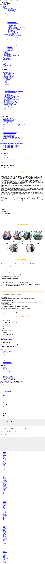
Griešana (4, 354)
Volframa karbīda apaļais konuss (9, 134)
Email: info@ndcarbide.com (8, 377)
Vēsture (6, 52)
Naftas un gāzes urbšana (7, 83)
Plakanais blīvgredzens (12, 9)
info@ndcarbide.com (7, 391)
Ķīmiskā (4, 353)
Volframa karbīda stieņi (7, 339)
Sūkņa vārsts (5, 352)
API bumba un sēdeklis (12, 22)
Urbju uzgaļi (10, 26)
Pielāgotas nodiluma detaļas (13, 33)
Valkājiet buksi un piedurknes (13, 28)
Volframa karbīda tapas (10, 338)
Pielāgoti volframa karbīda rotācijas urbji (10, 132)
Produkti (4, 7)
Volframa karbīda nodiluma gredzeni (14, 32)
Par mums (5, 51)
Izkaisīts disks (10, 36)
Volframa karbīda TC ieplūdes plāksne (15, 29)
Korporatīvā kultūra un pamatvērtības (12, 55)
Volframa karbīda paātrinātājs (13, 37)
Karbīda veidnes (11, 50)
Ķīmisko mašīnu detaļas (9, 34)
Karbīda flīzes (10, 42)
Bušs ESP (9, 21)
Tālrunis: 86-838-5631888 (8, 376)
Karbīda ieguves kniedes (12, 41)
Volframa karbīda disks (12, 25)
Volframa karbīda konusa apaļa (13, 38)
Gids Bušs (9, 16)
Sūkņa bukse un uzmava (9, 13)
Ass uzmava (10, 17)
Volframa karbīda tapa (12, 39)
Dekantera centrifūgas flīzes (13, 43)
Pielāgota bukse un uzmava (13, 18)
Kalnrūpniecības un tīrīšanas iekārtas (12, 40)
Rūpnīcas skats (8, 54)
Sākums (4, 6)
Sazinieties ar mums (6, 58)
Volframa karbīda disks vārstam (8, 123)
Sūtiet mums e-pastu (4, 162)
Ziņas (4, 57)
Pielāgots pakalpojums (7, 59)
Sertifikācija (7, 53)
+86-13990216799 (6, 409)
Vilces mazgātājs (11, 10)
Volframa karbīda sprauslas (8, 121)
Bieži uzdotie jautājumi (7, 56)
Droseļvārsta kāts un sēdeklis (13, 23)
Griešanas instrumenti (9, 46)
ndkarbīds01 (5, 400)
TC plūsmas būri (11, 24)
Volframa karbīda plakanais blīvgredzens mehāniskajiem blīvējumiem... (16, 129)
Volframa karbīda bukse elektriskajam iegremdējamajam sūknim (14, 127)
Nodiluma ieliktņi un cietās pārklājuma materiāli (16, 27)
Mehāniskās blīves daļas (9, 8)
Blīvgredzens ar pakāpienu (12, 11)
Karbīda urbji (10, 47)
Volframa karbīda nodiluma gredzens (14, 35)
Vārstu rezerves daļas (11, 31)
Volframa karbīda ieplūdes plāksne (9, 119)
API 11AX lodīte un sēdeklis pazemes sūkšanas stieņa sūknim (14, 125)
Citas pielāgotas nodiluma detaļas (9, 108)
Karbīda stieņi (10, 48)
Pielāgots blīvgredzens (12, 12)
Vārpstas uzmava (11, 14)
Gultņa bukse (10, 15)
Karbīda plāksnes (11, 49)
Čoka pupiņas (10, 30)
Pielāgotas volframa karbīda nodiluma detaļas (11, 138)
